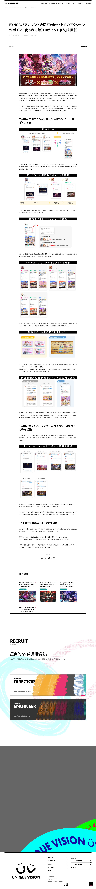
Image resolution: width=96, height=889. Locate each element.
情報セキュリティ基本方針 (52, 878)
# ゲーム (11, 35)
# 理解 (17, 35)
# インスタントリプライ (26, 35)
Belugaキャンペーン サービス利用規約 (55, 881)
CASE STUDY (11, 7)
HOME (5, 7)
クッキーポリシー (51, 879)
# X (35, 35)
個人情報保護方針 (51, 876)
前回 (28, 514)
